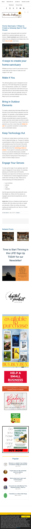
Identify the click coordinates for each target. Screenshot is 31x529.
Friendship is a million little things (18, 494)
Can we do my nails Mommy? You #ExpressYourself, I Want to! (18, 486)
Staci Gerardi (6, 212)
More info (18, 527)
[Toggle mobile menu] (28, 12)
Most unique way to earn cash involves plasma (18, 479)
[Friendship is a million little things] (5, 494)
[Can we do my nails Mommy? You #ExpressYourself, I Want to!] (5, 486)
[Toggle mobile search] (25, 12)
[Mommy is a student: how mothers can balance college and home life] (5, 463)
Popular (15, 459)
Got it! (26, 516)
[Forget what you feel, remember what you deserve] (5, 471)
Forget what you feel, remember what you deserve (18, 471)
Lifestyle (17, 212)
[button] (3, 236)
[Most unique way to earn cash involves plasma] (5, 478)
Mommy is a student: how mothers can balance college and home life (18, 463)
